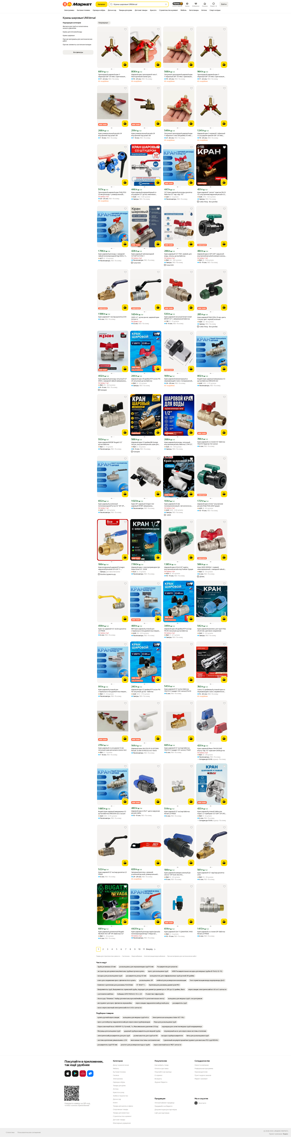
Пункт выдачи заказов (203, 1075)
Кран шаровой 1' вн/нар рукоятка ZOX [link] (112, 317)
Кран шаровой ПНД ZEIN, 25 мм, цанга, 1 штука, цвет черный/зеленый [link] (211, 318)
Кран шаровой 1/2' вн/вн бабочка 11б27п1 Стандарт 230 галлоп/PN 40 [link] (177, 690)
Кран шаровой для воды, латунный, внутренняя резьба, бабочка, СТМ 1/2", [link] (178, 443)
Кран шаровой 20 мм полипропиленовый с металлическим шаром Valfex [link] (178, 505)
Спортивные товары (120, 1109)
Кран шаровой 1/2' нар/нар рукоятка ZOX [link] (210, 874)
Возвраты (158, 1079)
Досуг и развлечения (121, 1065)
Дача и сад (117, 1099)
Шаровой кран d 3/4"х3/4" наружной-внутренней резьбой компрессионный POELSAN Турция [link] (211, 255)
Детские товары (119, 1120)
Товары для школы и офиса (123, 1106)
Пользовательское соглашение (29, 1132)
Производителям (201, 1072)
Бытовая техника (119, 1072)
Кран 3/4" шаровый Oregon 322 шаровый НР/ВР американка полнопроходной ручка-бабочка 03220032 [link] (143, 505)
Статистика (10, 1132)
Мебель (116, 1068)
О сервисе (158, 1075)
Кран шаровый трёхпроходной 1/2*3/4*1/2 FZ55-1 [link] (142, 255)
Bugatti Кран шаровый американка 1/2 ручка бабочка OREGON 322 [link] (211, 380)
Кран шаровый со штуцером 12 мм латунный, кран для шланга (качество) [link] (112, 749)
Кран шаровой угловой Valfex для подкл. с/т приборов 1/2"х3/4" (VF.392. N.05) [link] (211, 813)
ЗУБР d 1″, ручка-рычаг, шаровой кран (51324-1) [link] (145, 318)
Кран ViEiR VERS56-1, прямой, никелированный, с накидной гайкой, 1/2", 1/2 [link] (211, 568)
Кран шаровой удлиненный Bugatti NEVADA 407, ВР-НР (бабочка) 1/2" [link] (111, 933)
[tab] (69, 10)
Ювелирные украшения (122, 1123)
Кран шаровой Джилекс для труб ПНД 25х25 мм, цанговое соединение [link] (211, 630)
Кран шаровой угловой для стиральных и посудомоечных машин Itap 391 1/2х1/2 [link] (112, 691)
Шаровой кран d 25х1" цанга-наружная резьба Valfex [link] (145, 812)
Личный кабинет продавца (164, 1103)
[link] (106, 967)
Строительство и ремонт (122, 1116)
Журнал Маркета (161, 1082)
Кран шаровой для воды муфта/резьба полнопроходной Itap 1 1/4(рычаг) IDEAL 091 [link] (145, 933)
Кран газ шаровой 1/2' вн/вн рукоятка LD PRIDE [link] (112, 630)
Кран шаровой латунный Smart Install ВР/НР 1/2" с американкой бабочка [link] (178, 318)
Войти (224, 4)
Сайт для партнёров (162, 1113)
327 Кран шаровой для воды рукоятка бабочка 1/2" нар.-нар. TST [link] (178, 193)
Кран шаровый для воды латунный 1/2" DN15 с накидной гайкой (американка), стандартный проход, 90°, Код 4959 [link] (112, 380)
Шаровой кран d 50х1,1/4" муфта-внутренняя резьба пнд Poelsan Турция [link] (178, 568)
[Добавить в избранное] (125, 29)
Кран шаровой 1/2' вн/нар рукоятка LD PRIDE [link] (112, 873)
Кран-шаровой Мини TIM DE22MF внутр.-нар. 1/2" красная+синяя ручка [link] (211, 749)
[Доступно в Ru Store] (90, 1076)
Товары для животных (121, 1113)
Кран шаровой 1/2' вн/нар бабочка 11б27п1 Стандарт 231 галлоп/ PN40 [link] (177, 749)
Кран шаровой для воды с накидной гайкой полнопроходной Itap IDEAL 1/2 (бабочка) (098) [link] (112, 255)
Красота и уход (118, 1092)
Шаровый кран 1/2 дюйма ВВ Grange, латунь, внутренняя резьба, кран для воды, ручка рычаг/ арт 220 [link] (144, 443)
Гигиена (116, 1075)
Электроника (118, 1079)
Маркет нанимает (201, 1079)
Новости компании (202, 1065)
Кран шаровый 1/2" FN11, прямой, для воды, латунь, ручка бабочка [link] (178, 255)
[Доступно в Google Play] (75, 1076)
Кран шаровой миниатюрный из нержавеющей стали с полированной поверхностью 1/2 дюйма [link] (178, 380)
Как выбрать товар (161, 1065)
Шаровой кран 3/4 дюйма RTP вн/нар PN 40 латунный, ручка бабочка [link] (177, 630)
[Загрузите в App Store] (68, 1076)
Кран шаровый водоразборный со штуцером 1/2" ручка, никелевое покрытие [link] (143, 193)
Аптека (115, 1089)
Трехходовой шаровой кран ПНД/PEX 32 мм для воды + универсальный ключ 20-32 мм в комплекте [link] (112, 193)
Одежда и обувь (119, 1082)
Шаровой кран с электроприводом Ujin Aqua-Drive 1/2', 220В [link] (145, 568)
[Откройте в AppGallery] (83, 1076)
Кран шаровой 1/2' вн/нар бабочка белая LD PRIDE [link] (177, 812)
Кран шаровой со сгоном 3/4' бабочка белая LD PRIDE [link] (211, 933)
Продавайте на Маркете (163, 1106)
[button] (78, 52)
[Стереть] (166, 4)
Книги (115, 1103)
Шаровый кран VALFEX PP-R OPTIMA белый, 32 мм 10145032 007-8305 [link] (145, 749)
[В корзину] (125, 64)
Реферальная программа (204, 1068)
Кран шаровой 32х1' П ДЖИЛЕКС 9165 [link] (178, 932)
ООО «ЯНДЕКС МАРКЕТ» (279, 1131)
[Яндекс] (285, 1134)
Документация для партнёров (166, 1109)
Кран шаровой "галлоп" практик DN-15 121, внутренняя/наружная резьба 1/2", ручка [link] (211, 193)
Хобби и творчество (120, 1096)
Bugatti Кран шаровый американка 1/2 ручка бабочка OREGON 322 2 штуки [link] (112, 812)
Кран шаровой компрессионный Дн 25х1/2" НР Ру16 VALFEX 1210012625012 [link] (177, 874)
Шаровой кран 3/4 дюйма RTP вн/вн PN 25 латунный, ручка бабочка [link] (145, 380)
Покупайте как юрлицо (163, 1072)
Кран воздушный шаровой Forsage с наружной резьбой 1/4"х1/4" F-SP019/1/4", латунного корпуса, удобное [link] (111, 568)
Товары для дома (119, 1085)
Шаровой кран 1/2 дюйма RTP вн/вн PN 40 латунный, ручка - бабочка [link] (145, 691)
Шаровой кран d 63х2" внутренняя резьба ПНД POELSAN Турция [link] (210, 505)
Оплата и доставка (161, 1068)
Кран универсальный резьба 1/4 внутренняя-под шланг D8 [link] (110, 134)
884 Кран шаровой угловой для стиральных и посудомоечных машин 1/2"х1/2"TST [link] (145, 630)
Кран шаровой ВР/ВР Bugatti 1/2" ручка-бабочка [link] (110, 443)
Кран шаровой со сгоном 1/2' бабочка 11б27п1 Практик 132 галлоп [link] (211, 443)
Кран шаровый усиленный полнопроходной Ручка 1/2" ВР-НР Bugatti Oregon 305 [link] (111, 505)
